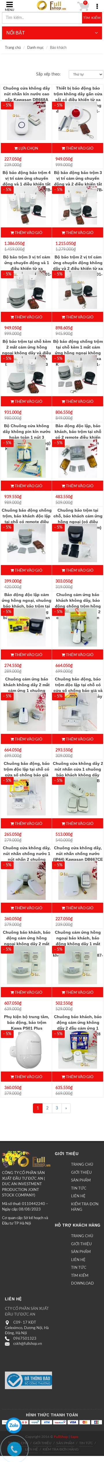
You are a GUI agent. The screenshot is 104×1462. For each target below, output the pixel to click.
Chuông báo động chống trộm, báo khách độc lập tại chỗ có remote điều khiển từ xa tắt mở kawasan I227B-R (27, 521)
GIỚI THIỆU (81, 1173)
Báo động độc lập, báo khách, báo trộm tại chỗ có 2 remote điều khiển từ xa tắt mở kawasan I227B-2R (78, 437)
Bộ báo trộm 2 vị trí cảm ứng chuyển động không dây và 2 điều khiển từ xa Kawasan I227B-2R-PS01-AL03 (78, 268)
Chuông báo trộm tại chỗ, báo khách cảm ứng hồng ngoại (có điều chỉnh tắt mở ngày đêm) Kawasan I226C (78, 521)
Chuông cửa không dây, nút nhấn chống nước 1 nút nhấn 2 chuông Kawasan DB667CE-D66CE (27, 859)
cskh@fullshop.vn (27, 1344)
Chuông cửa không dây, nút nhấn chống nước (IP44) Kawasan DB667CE (78, 854)
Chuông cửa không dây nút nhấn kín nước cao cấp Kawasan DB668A (26, 94)
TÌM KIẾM (79, 1276)
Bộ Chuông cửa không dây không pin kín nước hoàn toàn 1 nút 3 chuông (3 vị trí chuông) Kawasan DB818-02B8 (27, 437)
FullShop (61, 1436)
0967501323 (24, 1339)
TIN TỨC (78, 1188)
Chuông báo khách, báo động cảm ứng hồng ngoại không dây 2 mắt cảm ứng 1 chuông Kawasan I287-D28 (27, 944)
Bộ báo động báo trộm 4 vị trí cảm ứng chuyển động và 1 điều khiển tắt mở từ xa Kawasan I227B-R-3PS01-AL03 (26, 184)
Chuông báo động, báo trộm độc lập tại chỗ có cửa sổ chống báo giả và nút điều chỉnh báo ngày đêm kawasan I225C (78, 690)
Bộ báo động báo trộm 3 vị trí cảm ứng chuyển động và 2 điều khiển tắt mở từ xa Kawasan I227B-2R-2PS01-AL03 (78, 184)
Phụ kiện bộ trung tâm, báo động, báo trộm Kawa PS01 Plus (26, 1022)
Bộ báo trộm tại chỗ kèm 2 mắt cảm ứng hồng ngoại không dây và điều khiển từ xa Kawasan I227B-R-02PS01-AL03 (26, 353)
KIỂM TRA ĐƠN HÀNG (85, 1207)
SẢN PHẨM (81, 1180)
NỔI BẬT (15, 32)
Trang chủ (13, 48)
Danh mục (35, 48)
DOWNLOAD (82, 1283)
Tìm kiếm (92, 18)
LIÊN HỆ (78, 1196)
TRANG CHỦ (82, 1165)
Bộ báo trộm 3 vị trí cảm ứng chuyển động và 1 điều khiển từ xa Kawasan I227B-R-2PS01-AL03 (26, 268)
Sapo (74, 1436)
